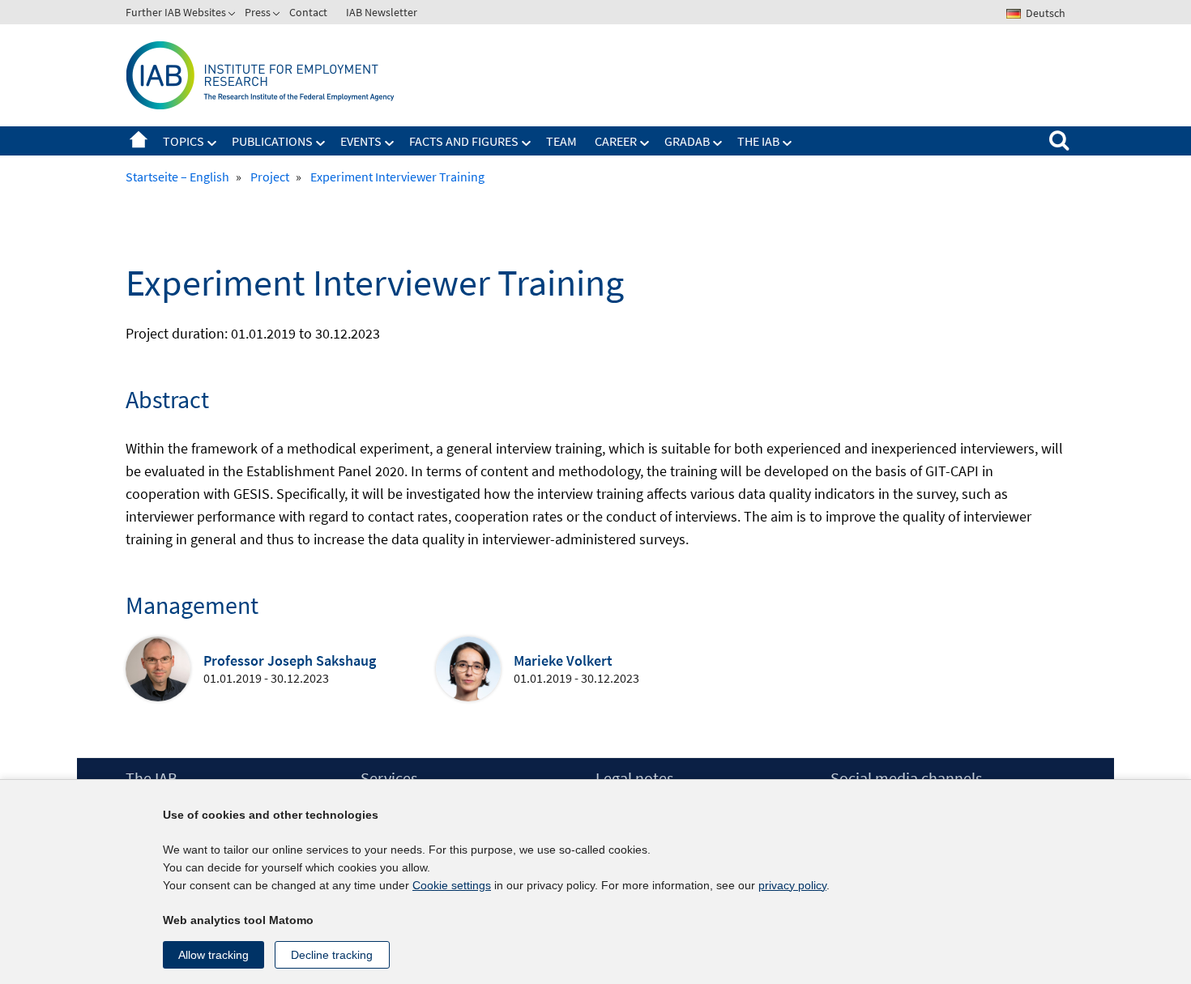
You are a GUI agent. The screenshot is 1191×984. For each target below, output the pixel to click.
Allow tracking (213, 954)
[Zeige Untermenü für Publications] (320, 143)
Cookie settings (451, 885)
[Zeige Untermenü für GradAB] (717, 143)
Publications (272, 141)
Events (361, 141)
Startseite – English (139, 140)
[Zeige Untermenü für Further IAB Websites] (233, 15)
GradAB (687, 141)
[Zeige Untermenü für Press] (277, 15)
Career (616, 141)
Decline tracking (332, 954)
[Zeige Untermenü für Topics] (212, 143)
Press (258, 12)
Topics (183, 141)
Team (561, 141)
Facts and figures (464, 141)
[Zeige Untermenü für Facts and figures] (526, 143)
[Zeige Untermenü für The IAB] (787, 143)
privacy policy (792, 885)
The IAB (758, 141)
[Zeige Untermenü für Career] (644, 143)
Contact (308, 12)
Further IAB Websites (176, 12)
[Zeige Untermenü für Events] (389, 143)
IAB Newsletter (381, 12)
